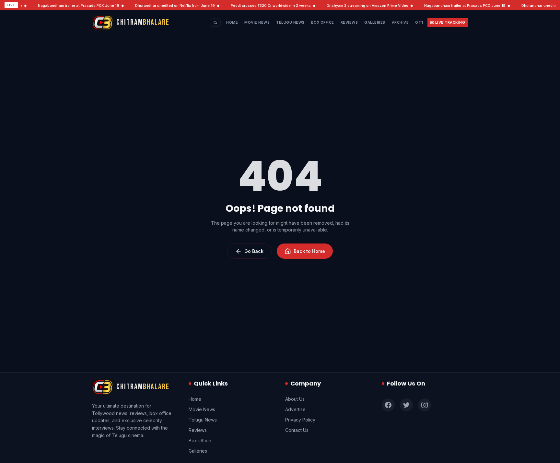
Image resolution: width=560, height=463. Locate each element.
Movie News (257, 22)
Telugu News (290, 22)
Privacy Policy (300, 419)
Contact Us (297, 430)
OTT (419, 22)
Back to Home (309, 251)
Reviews (349, 22)
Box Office (322, 22)
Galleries (374, 22)
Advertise (295, 409)
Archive (400, 22)
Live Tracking (450, 22)
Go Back (253, 251)
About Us (295, 399)
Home (232, 22)
